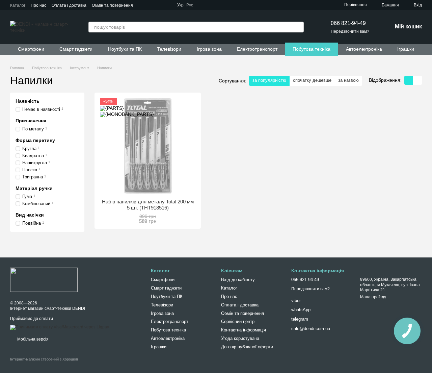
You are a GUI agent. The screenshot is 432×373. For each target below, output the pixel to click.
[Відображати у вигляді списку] (417, 80)
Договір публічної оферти (247, 346)
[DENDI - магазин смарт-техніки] (44, 279)
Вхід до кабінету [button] (238, 279)
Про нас (38, 5)
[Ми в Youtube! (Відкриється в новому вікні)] (220, 5)
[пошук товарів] (298, 27)
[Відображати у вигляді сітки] (408, 80)
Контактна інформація (243, 329)
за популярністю (269, 80)
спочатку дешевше (312, 80)
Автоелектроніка (364, 49)
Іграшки (405, 49)
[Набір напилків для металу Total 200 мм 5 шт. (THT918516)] (147, 146)
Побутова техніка (311, 49)
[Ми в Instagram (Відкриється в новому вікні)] (228, 5)
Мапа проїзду (373, 297)
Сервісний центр (237, 321)
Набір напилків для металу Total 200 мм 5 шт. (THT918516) (148, 204)
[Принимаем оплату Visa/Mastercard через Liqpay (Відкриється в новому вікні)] (59, 327)
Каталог (17, 5)
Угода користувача (240, 338)
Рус (189, 5)
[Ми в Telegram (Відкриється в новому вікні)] (204, 5)
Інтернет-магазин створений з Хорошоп (44, 359)
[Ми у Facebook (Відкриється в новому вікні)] (212, 5)
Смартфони (31, 49)
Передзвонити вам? (350, 31)
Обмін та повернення (112, 5)
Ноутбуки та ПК (125, 49)
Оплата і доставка (69, 5)
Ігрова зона (209, 49)
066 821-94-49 (348, 23)
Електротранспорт (257, 49)
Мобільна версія (32, 339)
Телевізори (169, 49)
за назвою (348, 80)
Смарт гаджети (75, 49)
